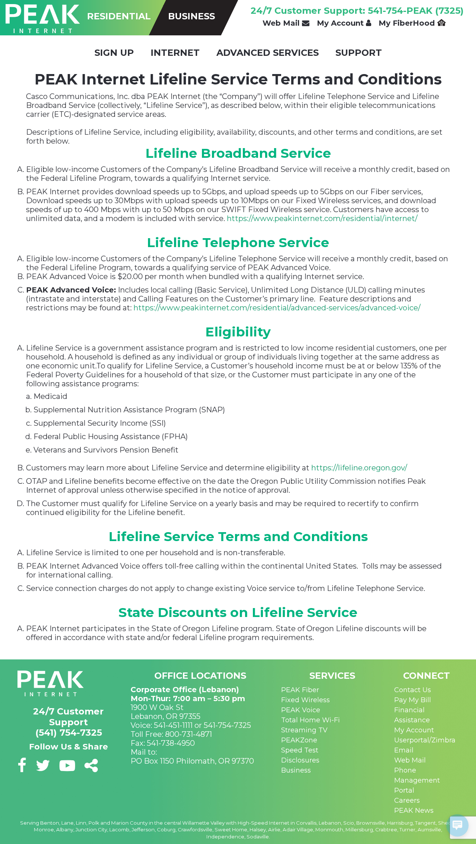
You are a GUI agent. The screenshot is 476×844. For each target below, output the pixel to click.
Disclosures (300, 760)
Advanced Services (267, 52)
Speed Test (299, 750)
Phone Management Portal (417, 780)
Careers (407, 800)
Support (358, 52)
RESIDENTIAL (119, 16)
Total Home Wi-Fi (310, 720)
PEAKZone (299, 740)
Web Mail (282, 23)
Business (296, 770)
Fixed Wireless (305, 700)
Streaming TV (304, 730)
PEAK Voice (300, 710)
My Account (341, 23)
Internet (175, 52)
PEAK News (414, 810)
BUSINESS (191, 16)
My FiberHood (408, 23)
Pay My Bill (412, 700)
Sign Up (114, 52)
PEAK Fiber (300, 690)
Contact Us (412, 690)
